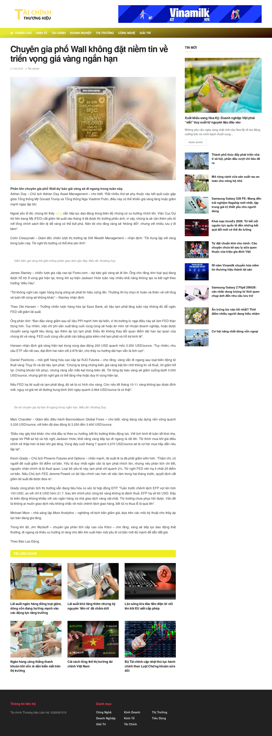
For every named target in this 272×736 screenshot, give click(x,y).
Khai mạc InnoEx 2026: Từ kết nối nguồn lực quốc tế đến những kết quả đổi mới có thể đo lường (235, 225)
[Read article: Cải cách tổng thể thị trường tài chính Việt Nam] (93, 639)
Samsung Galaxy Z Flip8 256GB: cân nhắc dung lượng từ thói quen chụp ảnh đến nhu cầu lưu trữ (235, 291)
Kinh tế (41, 33)
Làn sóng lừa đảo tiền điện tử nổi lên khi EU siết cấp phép (149, 605)
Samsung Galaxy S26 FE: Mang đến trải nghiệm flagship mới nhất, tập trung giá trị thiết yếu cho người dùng (236, 204)
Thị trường (105, 33)
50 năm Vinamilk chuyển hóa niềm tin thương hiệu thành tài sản (235, 267)
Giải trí (145, 33)
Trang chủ (23, 33)
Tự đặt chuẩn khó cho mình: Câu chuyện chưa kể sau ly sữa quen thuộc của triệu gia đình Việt (234, 247)
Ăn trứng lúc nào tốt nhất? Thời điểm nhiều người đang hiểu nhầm (235, 311)
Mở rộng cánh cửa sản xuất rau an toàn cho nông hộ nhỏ (235, 178)
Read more (197, 142)
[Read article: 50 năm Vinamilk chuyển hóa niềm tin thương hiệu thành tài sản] (197, 271)
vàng (58, 213)
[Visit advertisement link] (190, 14)
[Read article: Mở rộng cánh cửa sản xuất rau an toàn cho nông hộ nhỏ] (197, 183)
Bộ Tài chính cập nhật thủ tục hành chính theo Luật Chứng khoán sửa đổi (150, 666)
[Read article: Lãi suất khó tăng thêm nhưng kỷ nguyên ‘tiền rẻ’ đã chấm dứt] (93, 581)
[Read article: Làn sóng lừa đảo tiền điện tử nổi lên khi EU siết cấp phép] (150, 581)
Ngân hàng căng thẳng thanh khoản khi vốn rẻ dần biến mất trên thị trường (35, 666)
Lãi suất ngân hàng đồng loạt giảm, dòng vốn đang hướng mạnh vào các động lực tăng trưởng (35, 608)
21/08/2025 (16, 68)
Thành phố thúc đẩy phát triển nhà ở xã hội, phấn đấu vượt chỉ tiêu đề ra (236, 158)
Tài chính (59, 33)
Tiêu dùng (159, 718)
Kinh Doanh (132, 712)
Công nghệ (126, 33)
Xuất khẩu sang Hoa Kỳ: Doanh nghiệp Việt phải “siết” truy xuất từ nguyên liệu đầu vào (220, 120)
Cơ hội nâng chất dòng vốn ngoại (235, 331)
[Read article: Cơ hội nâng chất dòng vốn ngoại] (197, 337)
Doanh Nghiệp (80, 33)
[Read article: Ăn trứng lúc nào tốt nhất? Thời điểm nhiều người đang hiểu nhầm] (197, 315)
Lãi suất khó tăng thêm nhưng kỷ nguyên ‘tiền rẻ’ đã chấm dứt (91, 605)
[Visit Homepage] (31, 14)
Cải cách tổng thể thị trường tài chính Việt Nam (90, 663)
